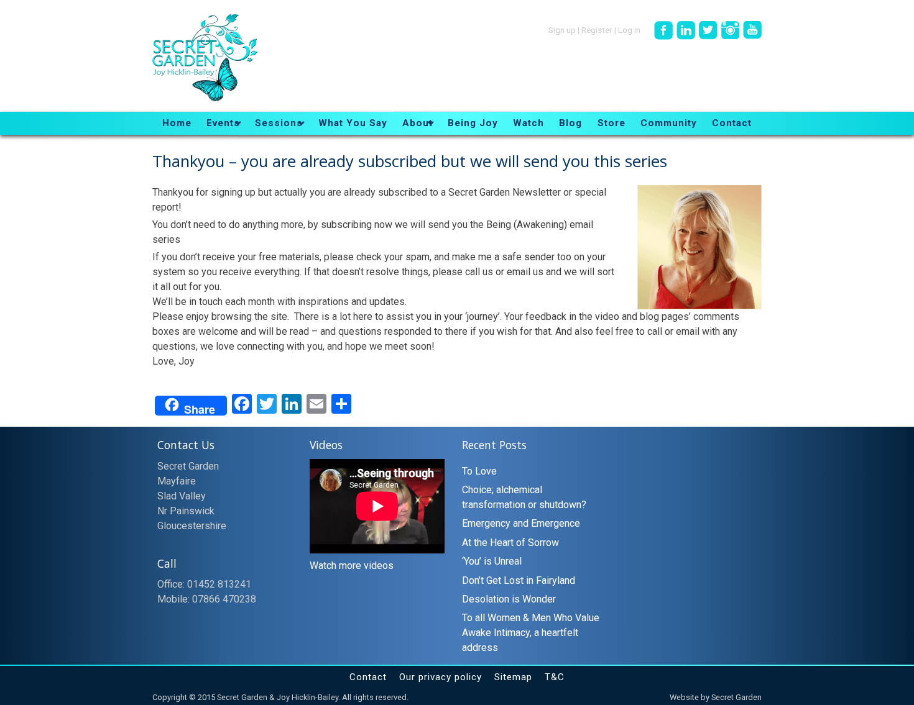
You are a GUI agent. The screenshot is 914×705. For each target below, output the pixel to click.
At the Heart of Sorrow (510, 542)
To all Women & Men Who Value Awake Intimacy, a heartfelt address (530, 632)
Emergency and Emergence (521, 523)
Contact (368, 677)
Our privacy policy (440, 677)
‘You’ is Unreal (492, 561)
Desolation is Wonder (509, 599)
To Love (479, 471)
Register (596, 29)
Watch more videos (352, 565)
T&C (555, 677)
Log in (629, 29)
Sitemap (513, 677)
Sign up (562, 29)
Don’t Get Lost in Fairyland (518, 580)
